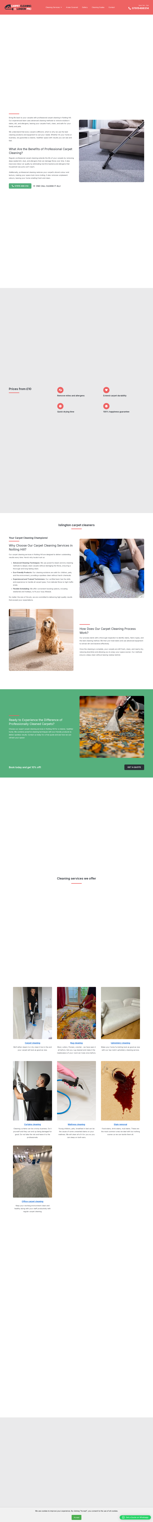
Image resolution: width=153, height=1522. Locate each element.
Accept (76, 1517)
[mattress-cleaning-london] (76, 1091)
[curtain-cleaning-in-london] (32, 1091)
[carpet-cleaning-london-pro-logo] (18, 7)
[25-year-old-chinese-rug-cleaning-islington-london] (76, 1013)
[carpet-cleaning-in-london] (32, 1013)
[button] (61, 7)
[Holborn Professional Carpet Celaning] (32, 1171)
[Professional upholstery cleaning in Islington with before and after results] (120, 1013)
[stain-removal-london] (120, 1091)
